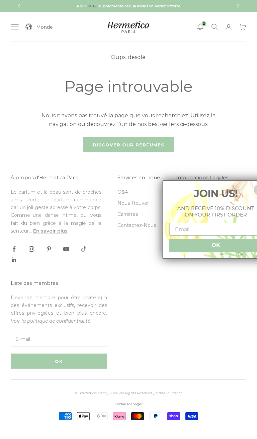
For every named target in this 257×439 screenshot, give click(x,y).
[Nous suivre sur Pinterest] (49, 249)
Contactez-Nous (136, 225)
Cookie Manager (129, 404)
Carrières (127, 214)
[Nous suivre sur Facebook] (14, 249)
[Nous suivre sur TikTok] (83, 249)
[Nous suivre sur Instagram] (31, 249)
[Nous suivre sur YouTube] (66, 249)
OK (59, 361)
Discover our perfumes (128, 144)
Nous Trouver (133, 203)
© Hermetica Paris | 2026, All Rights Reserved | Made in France (129, 393)
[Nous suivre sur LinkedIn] (14, 259)
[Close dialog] (248, 189)
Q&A (122, 192)
